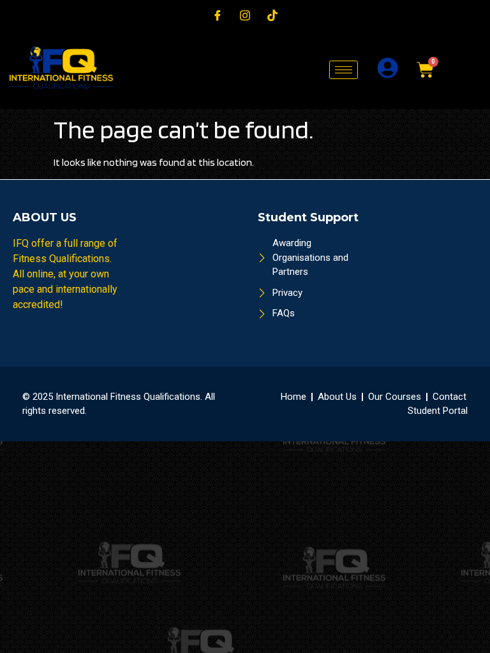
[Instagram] (245, 15)
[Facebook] (217, 15)
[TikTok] (272, 15)
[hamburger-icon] (343, 70)
